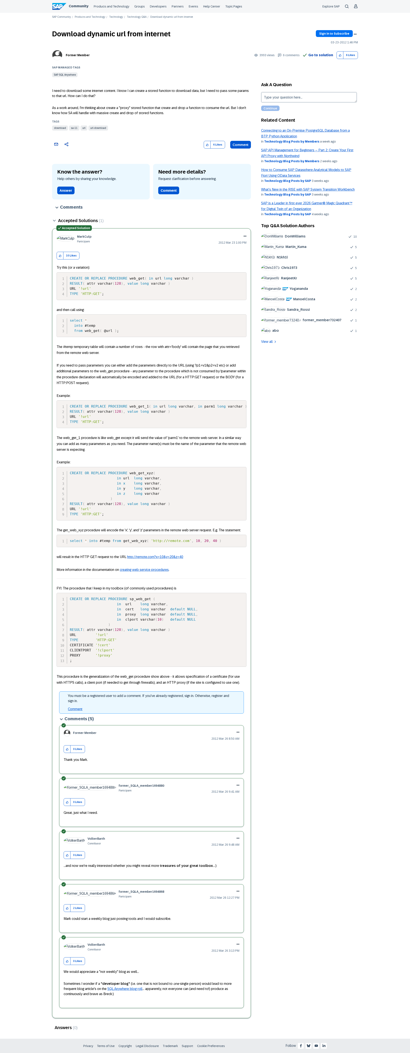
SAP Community (61, 17)
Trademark (170, 1046)
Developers (158, 6)
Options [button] (355, 34)
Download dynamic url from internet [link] (171, 17)
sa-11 (74, 128)
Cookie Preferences (211, 1046)
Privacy (88, 1046)
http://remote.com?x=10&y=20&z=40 (155, 557)
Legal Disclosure (147, 1046)
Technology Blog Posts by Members (291, 141)
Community (78, 6)
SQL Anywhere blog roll (124, 989)
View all (267, 341)
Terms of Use (106, 1046)
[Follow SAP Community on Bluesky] (308, 1045)
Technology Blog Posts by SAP (287, 181)
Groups (139, 6)
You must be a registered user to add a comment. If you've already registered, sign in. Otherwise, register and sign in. (148, 698)
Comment (241, 145)
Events (193, 6)
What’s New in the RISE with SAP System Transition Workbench (308, 189)
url (83, 128)
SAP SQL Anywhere (65, 74)
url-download (98, 128)
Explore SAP (331, 6)
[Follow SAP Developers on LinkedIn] (324, 1045)
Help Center (211, 6)
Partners (178, 6)
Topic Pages (233, 6)
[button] (340, 55)
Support (187, 1046)
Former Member (78, 55)
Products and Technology (111, 6)
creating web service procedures (144, 569)
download (60, 128)
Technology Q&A (136, 17)
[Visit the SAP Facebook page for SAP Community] (301, 1045)
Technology (116, 17)
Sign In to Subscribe (334, 33)
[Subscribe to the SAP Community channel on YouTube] (316, 1045)
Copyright (125, 1046)
